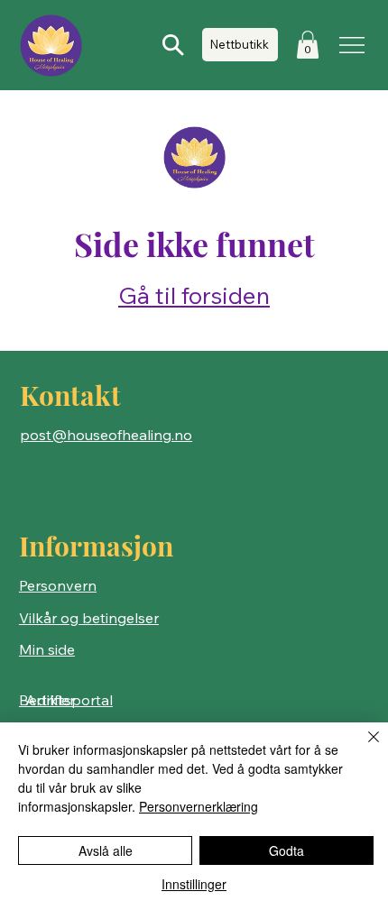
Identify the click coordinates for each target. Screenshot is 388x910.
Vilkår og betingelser (89, 618)
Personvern (58, 585)
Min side (47, 649)
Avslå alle (106, 850)
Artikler (50, 700)
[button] (307, 45)
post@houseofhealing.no (106, 435)
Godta (286, 850)
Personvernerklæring (198, 806)
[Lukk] (362, 747)
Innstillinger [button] (194, 884)
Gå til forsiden (194, 295)
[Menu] (353, 45)
